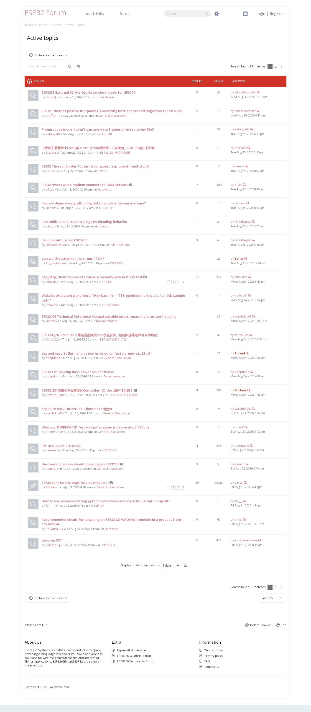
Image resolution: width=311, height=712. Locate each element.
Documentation (106, 321)
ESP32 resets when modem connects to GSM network (85, 185)
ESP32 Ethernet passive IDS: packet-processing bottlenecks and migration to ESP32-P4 (111, 111)
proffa (50, 116)
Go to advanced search (50, 55)
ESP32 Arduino (120, 245)
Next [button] (281, 66)
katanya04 (53, 134)
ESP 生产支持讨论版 (113, 339)
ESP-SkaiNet (110, 305)
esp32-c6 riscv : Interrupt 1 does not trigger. (77, 409)
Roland (240, 353)
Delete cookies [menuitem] (261, 624)
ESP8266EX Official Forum (134, 656)
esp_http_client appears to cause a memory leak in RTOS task (92, 277)
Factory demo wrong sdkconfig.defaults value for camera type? (94, 203)
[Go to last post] (258, 92)
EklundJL (51, 97)
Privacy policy (213, 656)
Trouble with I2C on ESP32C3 (64, 240)
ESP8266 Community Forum (135, 661)
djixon (50, 226)
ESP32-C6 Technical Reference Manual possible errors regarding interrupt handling (109, 316)
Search (70, 66)
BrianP (50, 432)
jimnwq (51, 321)
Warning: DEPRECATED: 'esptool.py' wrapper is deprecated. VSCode (96, 427)
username (53, 450)
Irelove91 (52, 305)
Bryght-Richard (56, 263)
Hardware (107, 97)
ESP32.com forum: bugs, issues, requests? (75, 482)
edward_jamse (56, 395)
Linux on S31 (51, 540)
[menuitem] (277, 14)
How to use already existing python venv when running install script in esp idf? (106, 501)
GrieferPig (53, 545)
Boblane (241, 390)
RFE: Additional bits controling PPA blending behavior (84, 221)
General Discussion (112, 116)
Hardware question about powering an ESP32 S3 (80, 464)
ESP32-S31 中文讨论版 (115, 152)
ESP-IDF (107, 134)
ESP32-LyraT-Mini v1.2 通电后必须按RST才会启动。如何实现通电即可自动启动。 (101, 335)
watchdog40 (243, 316)
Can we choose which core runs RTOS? (73, 258)
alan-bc (51, 469)
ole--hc (50, 171)
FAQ (207, 661)
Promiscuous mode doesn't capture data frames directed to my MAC (98, 129)
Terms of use (213, 650)
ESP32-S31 (106, 208)
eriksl (238, 185)
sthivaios (52, 282)
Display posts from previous (141, 565)
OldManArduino (57, 245)
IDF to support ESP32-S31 (62, 446)
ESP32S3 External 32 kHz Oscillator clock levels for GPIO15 (88, 92)
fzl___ (49, 505)
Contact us (211, 667)
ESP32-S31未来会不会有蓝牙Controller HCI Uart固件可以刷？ (87, 390)
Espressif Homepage (131, 650)
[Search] (207, 13)
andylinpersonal (246, 540)
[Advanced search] (217, 13)
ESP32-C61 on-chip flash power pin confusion (78, 372)
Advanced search (78, 66)
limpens (51, 208)
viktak (50, 189)
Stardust (52, 152)
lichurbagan (243, 221)
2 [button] (276, 66)
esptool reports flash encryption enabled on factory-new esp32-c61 (97, 353)
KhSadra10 (53, 529)
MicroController (245, 92)
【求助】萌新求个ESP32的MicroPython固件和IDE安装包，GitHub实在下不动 (98, 148)
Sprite (239, 258)
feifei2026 (52, 339)
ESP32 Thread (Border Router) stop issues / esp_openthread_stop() (95, 166)
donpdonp (53, 358)
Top (283, 624)
